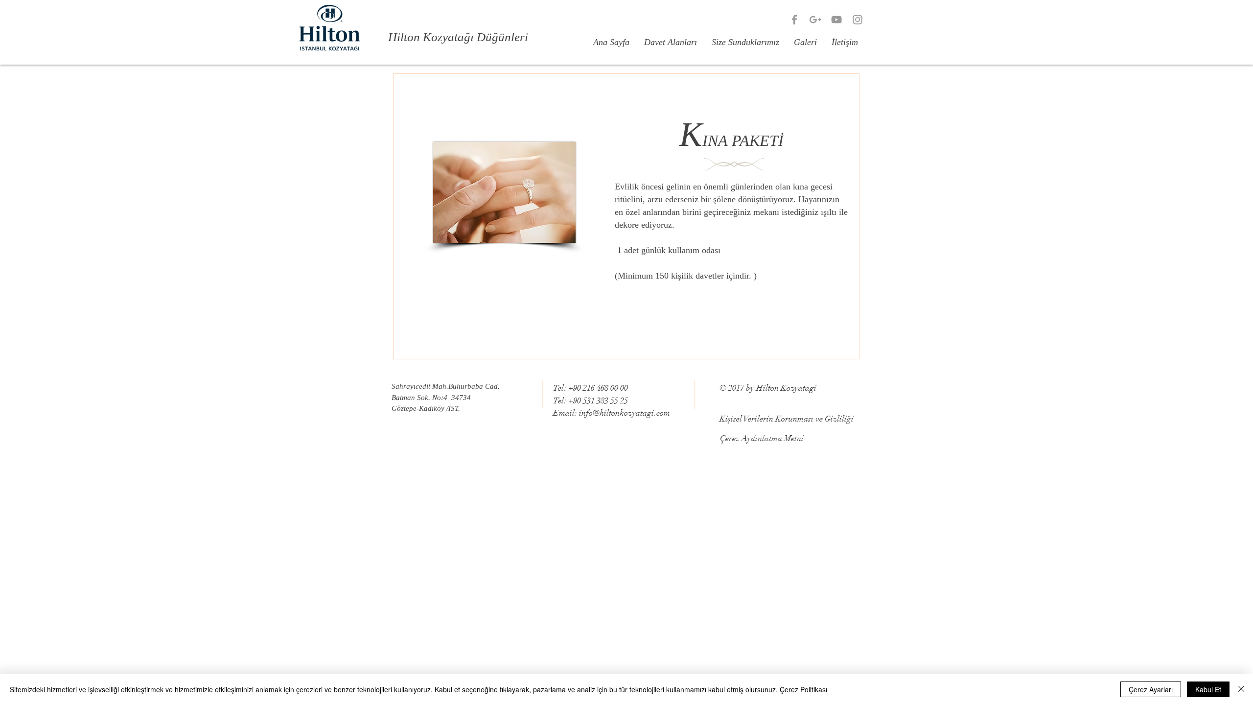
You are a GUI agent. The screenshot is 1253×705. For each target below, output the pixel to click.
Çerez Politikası (803, 689)
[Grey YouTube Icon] (836, 19)
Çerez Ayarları (1151, 689)
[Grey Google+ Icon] (815, 19)
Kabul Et (1208, 689)
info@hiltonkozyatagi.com (624, 413)
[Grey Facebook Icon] (794, 19)
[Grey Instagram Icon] (857, 19)
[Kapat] (1241, 689)
